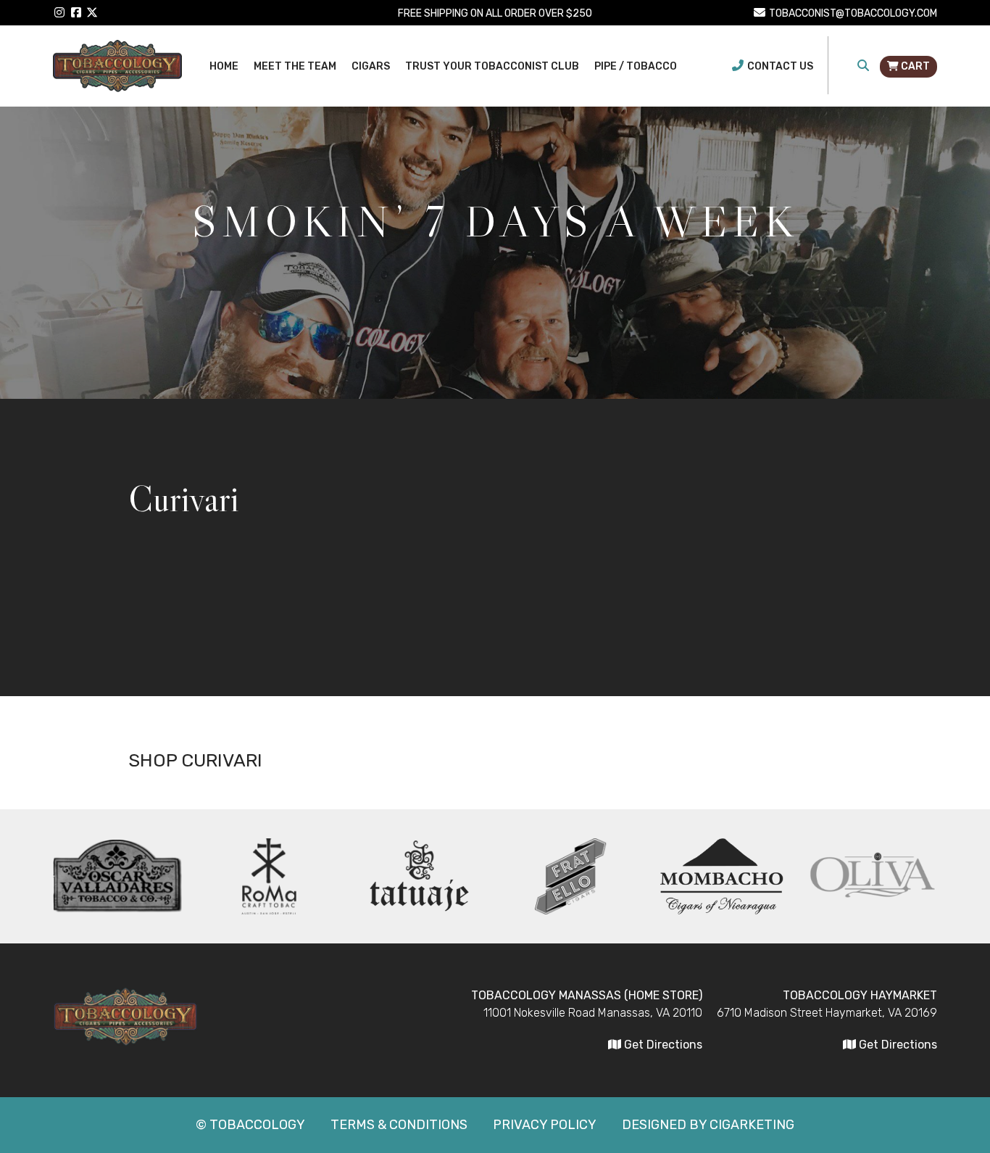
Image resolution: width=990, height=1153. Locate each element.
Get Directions (896, 1044)
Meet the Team (295, 66)
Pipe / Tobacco (635, 66)
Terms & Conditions (398, 1125)
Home (223, 66)
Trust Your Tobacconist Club (492, 66)
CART (914, 66)
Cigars (371, 66)
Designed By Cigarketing (708, 1125)
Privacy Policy (544, 1125)
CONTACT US (780, 66)
